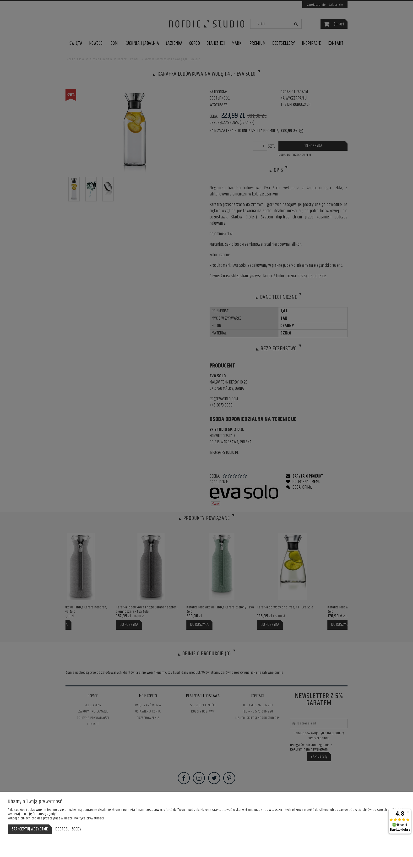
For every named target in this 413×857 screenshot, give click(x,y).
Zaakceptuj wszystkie (29, 829)
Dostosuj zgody (68, 829)
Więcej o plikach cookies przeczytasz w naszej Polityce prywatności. (56, 818)
